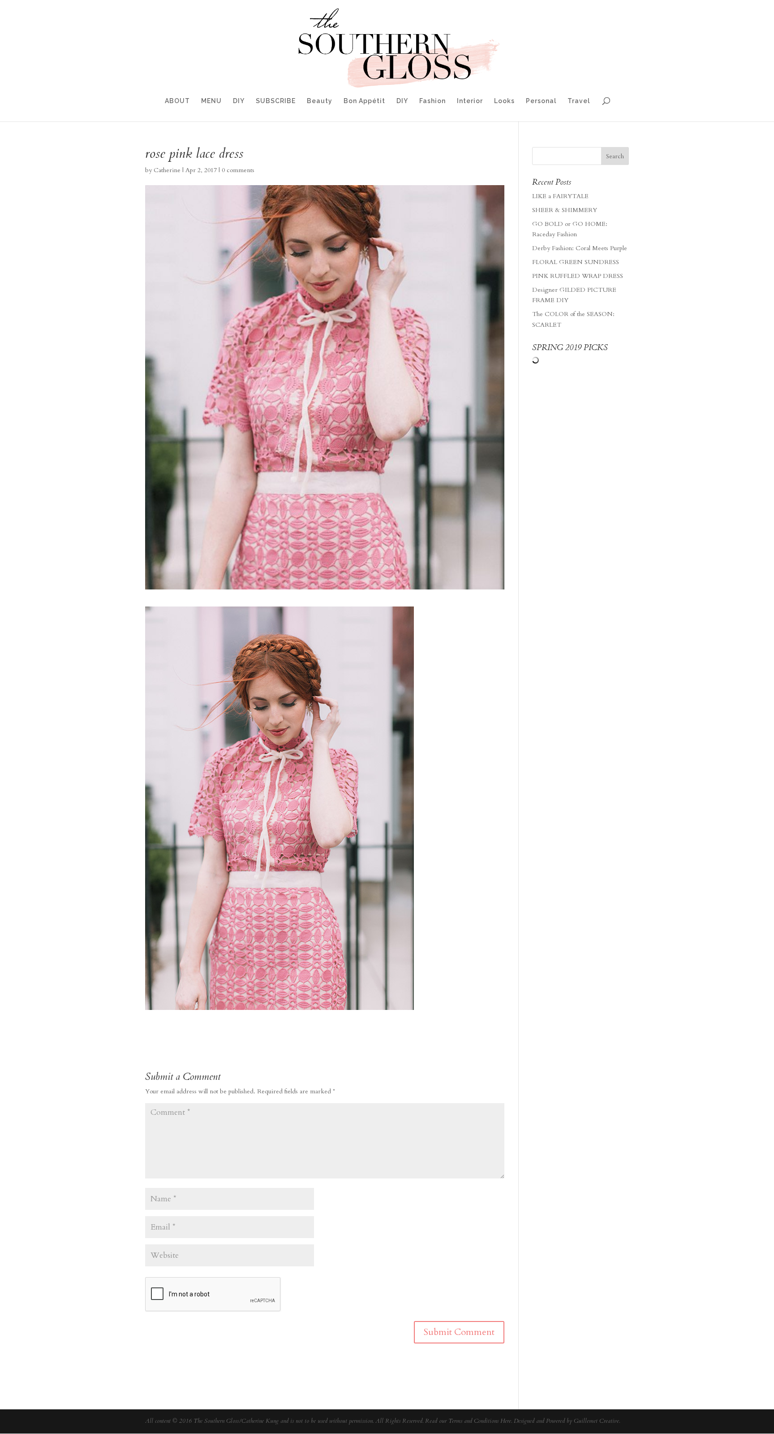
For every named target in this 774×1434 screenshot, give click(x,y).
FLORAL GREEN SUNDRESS (575, 262)
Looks (504, 101)
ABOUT (177, 101)
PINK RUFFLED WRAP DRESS (577, 276)
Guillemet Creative (596, 1421)
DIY (239, 101)
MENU (211, 101)
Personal (541, 101)
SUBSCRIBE (276, 101)
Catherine (167, 170)
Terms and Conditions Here (479, 1421)
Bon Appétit (364, 101)
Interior (470, 101)
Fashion (432, 101)
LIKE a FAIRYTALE (560, 196)
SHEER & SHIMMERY (564, 210)
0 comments (238, 170)
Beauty (319, 101)
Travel (579, 101)
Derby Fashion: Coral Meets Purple (579, 248)
